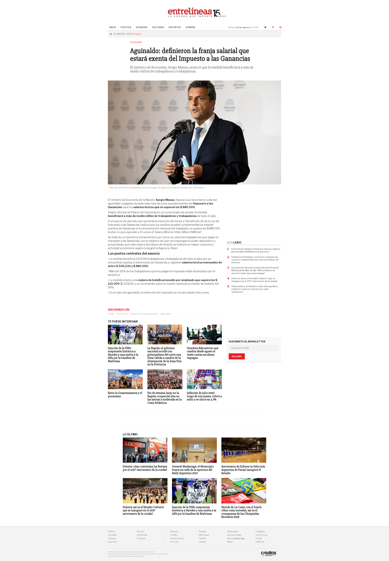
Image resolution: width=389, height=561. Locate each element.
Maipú (230, 542)
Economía (122, 313)
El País (111, 313)
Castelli (202, 538)
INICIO (112, 27)
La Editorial (142, 535)
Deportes (112, 542)
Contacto (141, 538)
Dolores (174, 531)
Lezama (202, 542)
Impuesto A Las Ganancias (144, 313)
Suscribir (237, 356)
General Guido (177, 538)
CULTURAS (158, 27)
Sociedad (137, 34)
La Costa (174, 542)
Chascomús (232, 531)
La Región (260, 531)
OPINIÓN (190, 27)
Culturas (112, 538)
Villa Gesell (204, 535)
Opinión (140, 531)
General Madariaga (236, 538)
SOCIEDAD (141, 27)
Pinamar (202, 531)
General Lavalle (234, 535)
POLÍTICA (126, 27)
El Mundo (260, 542)
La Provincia (261, 535)
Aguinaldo (166, 313)
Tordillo (173, 535)
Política (111, 531)
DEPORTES (175, 27)
